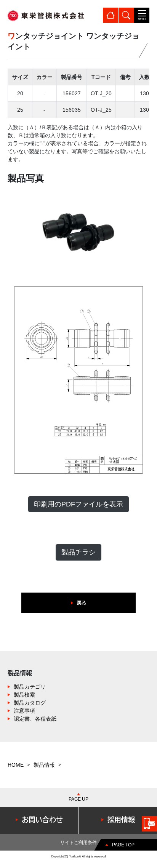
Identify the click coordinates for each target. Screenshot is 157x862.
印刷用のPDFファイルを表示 (78, 504)
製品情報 (44, 765)
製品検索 (24, 695)
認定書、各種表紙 (35, 719)
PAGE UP (78, 799)
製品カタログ (30, 703)
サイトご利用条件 (78, 842)
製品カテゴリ (30, 687)
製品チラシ (78, 552)
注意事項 (24, 711)
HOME (16, 765)
